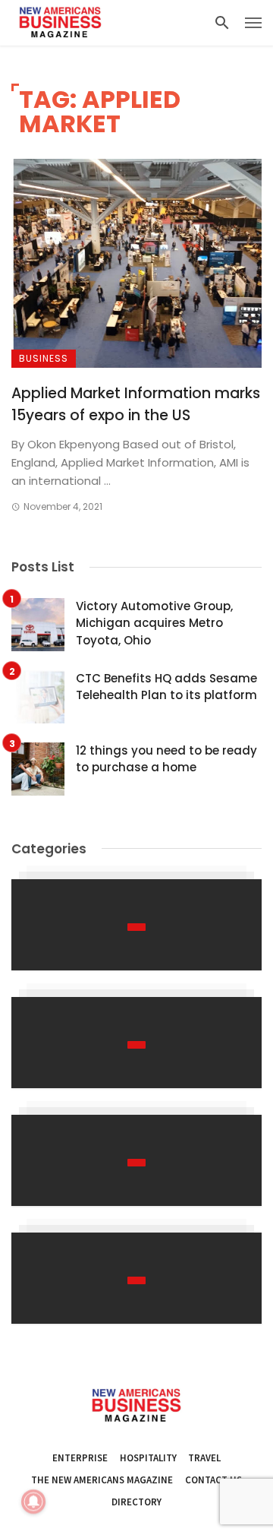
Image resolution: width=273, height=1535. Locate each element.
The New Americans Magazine (102, 1479)
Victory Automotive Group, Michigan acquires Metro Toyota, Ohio (154, 623)
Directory (136, 1501)
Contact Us (213, 1479)
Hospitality (148, 1457)
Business (43, 358)
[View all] (136, 924)
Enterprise (80, 1457)
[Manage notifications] (33, 1501)
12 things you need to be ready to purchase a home (166, 759)
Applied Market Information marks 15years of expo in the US (135, 404)
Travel (204, 1457)
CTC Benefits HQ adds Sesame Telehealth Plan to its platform (166, 687)
